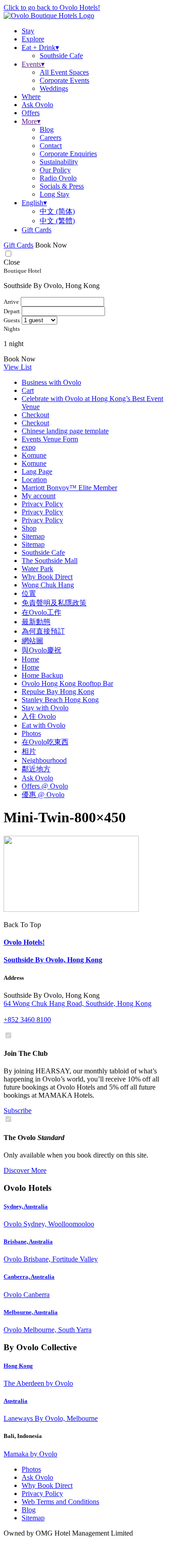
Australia (15, 1400)
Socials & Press (62, 186)
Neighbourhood (44, 760)
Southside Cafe (61, 55)
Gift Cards (36, 230)
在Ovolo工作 (41, 612)
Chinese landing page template (65, 431)
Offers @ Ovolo (45, 786)
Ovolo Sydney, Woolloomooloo (49, 1224)
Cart (28, 390)
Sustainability (59, 162)
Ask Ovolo (37, 778)
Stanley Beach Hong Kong (60, 699)
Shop (29, 528)
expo (29, 447)
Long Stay (54, 194)
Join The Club (26, 1053)
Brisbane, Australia (28, 1241)
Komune (34, 455)
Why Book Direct (47, 577)
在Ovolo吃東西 (45, 742)
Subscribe (18, 1110)
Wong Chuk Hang (48, 585)
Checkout (35, 415)
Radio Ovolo (58, 178)
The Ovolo (34, 1137)
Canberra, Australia (29, 1276)
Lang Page (37, 471)
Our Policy (55, 170)
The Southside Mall (50, 560)
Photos (31, 733)
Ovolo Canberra (27, 1294)
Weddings (54, 88)
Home (30, 659)
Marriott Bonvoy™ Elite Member (69, 487)
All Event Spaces (64, 72)
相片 (29, 751)
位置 (29, 593)
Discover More (25, 1170)
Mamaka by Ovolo (30, 1454)
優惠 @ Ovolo (43, 794)
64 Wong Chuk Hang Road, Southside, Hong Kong (77, 1003)
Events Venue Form (50, 439)
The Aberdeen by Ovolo (38, 1383)
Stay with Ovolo (45, 708)
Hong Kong (18, 1365)
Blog (47, 129)
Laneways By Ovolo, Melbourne (51, 1418)
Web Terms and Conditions (60, 1501)
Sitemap (33, 536)
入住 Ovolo (39, 716)
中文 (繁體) (57, 221)
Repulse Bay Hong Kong (58, 691)
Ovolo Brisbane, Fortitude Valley (51, 1259)
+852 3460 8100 (27, 1019)
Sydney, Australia (26, 1206)
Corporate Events (64, 80)
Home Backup (42, 675)
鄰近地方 (36, 769)
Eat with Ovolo (43, 725)
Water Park (37, 568)
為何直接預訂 (43, 631)
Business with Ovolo (51, 382)
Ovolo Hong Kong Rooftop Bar (67, 683)
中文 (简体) (57, 211)
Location (34, 479)
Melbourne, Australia (31, 1312)
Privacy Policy (42, 504)
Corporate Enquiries (68, 154)
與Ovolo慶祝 (41, 650)
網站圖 (32, 640)
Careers (50, 137)
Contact (51, 145)
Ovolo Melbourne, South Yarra (47, 1330)
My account (38, 496)
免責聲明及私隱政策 (54, 603)
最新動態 (36, 622)
